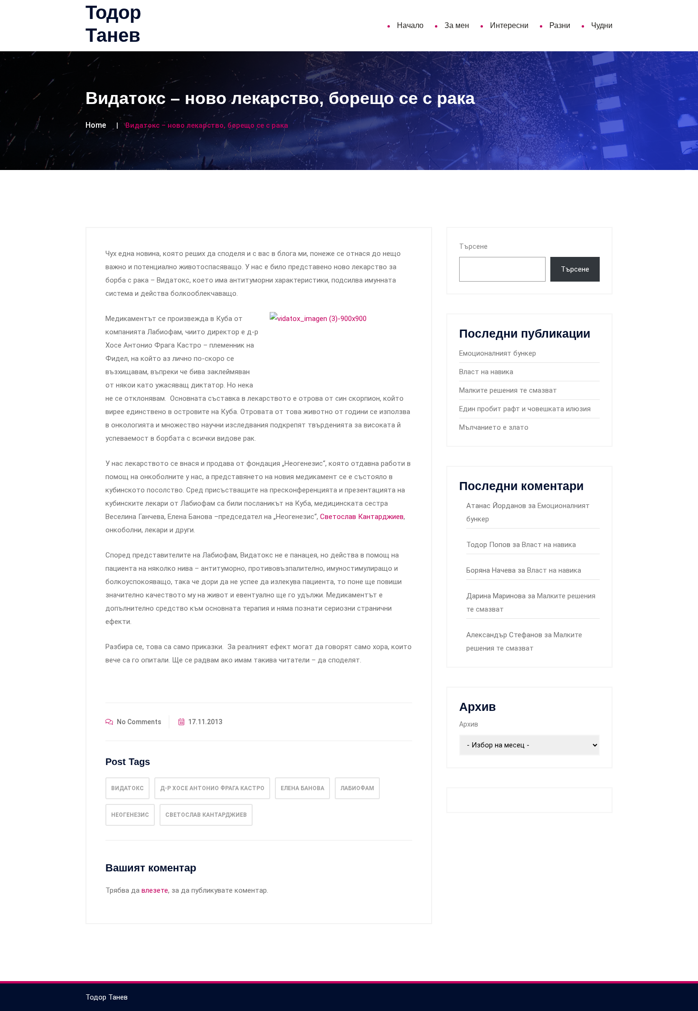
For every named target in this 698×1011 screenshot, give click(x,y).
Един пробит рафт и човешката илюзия (525, 409)
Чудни (602, 25)
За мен (456, 25)
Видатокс (127, 788)
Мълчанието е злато (493, 427)
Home (95, 125)
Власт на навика (486, 372)
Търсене (473, 246)
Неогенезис (130, 815)
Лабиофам (357, 788)
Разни (559, 25)
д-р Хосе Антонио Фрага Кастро (212, 788)
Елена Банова (302, 788)
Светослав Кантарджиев (362, 516)
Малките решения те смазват (508, 390)
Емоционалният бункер (497, 353)
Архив (468, 724)
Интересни (509, 25)
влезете (154, 890)
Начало (410, 25)
